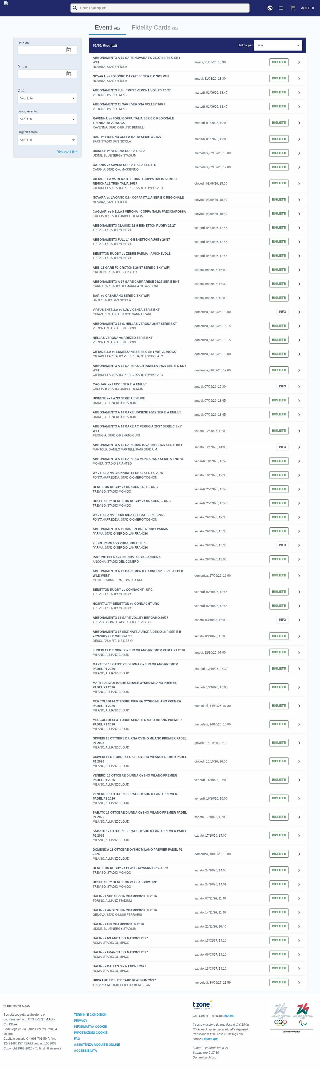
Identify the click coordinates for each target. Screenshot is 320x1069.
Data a (22, 67)
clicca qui (211, 1039)
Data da (23, 43)
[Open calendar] (69, 50)
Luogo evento (27, 111)
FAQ (77, 1038)
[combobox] (48, 98)
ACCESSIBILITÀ (85, 1050)
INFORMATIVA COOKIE (90, 1026)
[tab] (107, 27)
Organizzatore (28, 132)
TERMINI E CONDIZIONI (90, 1014)
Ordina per (245, 45)
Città (21, 90)
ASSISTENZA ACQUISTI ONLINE (97, 1044)
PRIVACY (80, 1020)
